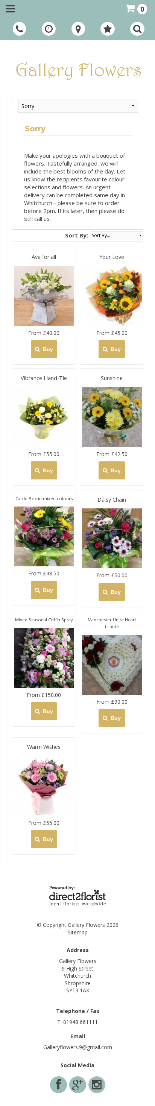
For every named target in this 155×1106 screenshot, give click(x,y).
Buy (46, 349)
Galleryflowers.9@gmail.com (77, 1047)
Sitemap (78, 932)
